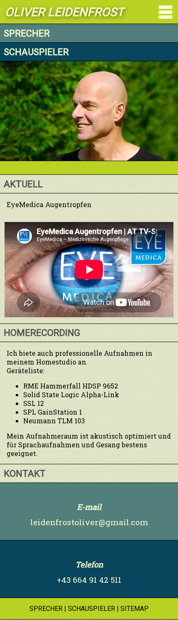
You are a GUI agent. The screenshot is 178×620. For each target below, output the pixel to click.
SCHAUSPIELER (91, 609)
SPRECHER (46, 609)
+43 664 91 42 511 (89, 579)
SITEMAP (134, 609)
